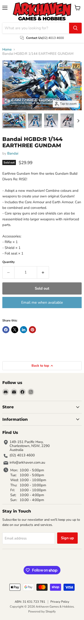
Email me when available (42, 302)
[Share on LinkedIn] (23, 329)
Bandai (12, 153)
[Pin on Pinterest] (32, 329)
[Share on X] (14, 329)
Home (7, 50)
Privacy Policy (59, 602)
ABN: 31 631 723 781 (30, 602)
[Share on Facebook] (5, 329)
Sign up (67, 538)
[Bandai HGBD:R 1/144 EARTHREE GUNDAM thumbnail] (14, 120)
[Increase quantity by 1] (43, 272)
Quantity (8, 262)
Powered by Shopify (42, 611)
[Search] (75, 28)
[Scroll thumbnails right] (77, 120)
